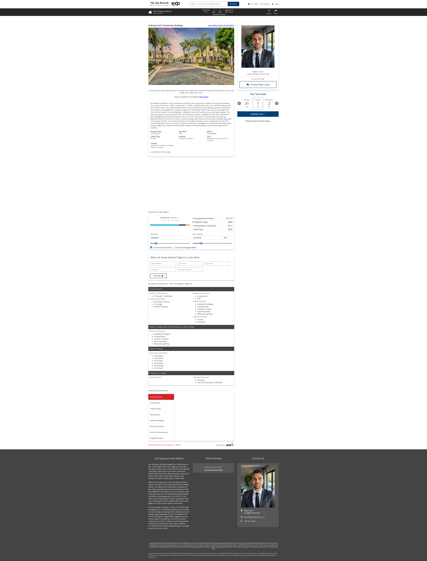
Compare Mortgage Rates (185, 247)
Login (276, 4)
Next (277, 103)
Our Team (254, 4)
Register (266, 4)
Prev (239, 103)
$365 (230, 229)
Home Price (154, 234)
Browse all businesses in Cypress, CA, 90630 (164, 445)
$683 (230, 222)
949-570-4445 (259, 79)
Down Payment (198, 234)
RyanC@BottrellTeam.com (254, 517)
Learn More (221, 25)
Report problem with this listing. (258, 121)
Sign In (181, 257)
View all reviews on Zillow (213, 470)
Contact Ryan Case (259, 84)
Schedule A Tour (257, 114)
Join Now (157, 276)
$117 (230, 225)
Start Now (203, 97)
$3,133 (230, 218)
